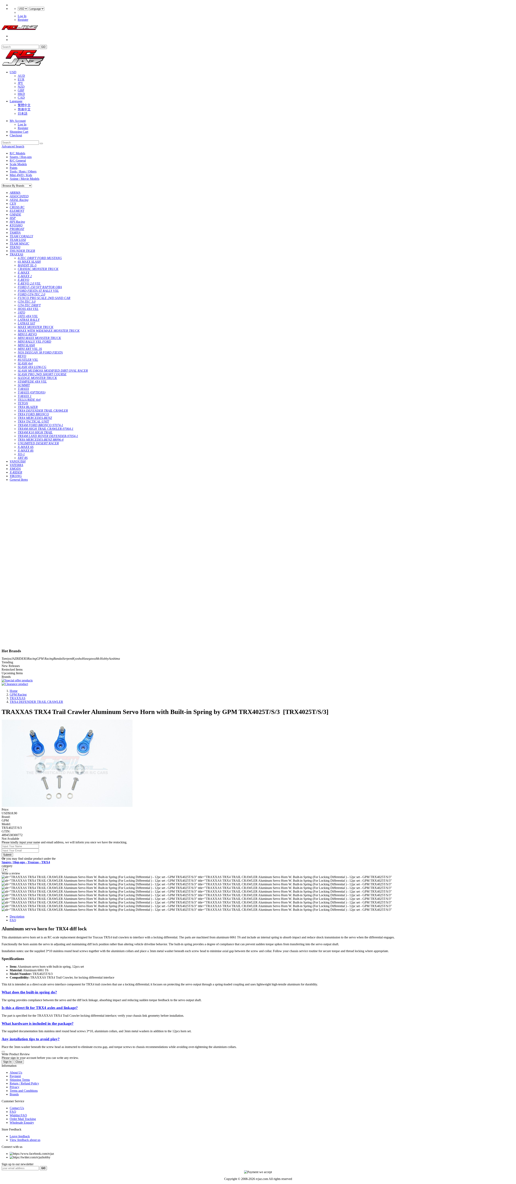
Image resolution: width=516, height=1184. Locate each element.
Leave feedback (20, 1136)
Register (23, 19)
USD (13, 72)
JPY (20, 83)
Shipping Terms (20, 1079)
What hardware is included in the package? (38, 1023)
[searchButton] (41, 143)
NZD (21, 86)
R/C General (18, 160)
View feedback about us (25, 1140)
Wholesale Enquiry (22, 1122)
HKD (21, 94)
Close (19, 1061)
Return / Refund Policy (24, 1083)
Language (16, 101)
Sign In (7, 1061)
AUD (21, 75)
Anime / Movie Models (24, 178)
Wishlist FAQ (18, 1115)
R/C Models (17, 153)
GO (43, 46)
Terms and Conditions (24, 1090)
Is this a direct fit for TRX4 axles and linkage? (40, 1008)
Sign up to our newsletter (17, 1164)
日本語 (22, 113)
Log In (22, 16)
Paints (13, 168)
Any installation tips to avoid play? (31, 1039)
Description (17, 916)
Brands (14, 1094)
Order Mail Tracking (23, 1119)
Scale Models (18, 164)
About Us (16, 1072)
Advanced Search (13, 146)
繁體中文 (24, 105)
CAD (21, 97)
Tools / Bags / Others (23, 171)
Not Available (10, 838)
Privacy (14, 1087)
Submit (7, 854)
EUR (21, 79)
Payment (15, 1076)
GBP (21, 90)
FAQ (13, 920)
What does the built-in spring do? (29, 992)
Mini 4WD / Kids (21, 175)
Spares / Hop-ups (21, 157)
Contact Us (17, 1108)
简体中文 (24, 109)
